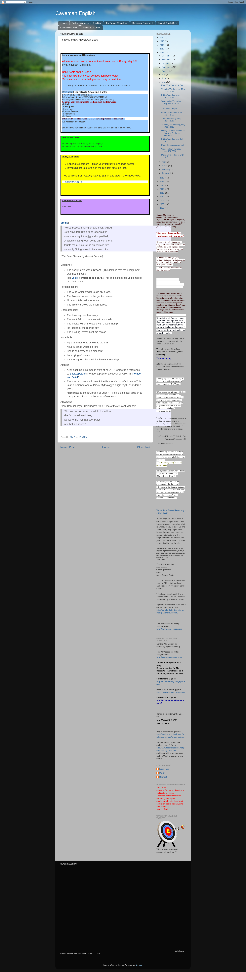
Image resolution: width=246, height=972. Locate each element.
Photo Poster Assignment (172, 145)
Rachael (163, 777)
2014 (162, 182)
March (165, 166)
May (164, 82)
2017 (162, 49)
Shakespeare (77, 373)
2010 (162, 197)
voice (75, 277)
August (165, 71)
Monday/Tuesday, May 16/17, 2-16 (171, 113)
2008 (162, 204)
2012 (162, 189)
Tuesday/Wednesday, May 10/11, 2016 (173, 126)
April (164, 162)
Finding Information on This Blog (86, 23)
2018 (162, 45)
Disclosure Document (142, 23)
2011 (162, 193)
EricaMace (164, 769)
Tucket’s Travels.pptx (73, 181)
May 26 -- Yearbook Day (172, 85)
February (166, 169)
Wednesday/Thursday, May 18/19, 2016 (171, 102)
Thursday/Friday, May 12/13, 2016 (171, 119)
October (166, 63)
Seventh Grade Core (167, 23)
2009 (162, 200)
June (164, 78)
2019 (162, 41)
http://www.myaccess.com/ (169, 629)
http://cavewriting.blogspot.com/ (170, 692)
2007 (162, 208)
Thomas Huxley (164, 358)
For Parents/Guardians (116, 23)
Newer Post (67, 447)
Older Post (143, 447)
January (166, 173)
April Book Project (169, 109)
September (167, 67)
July (164, 75)
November (167, 60)
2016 (162, 52)
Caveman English (75, 13)
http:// (159, 720)
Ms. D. (162, 773)
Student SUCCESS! (91, 27)
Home (64, 23)
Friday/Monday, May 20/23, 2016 (170, 96)
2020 (162, 37)
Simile (64, 222)
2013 (162, 185)
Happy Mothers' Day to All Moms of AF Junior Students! (172, 133)
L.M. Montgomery (166, 462)
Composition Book (68, 27)
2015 (162, 178)
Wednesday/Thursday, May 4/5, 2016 (171, 150)
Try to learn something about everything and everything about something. (169, 352)
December (167, 56)
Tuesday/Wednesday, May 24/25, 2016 (173, 90)
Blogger (139, 965)
